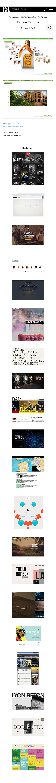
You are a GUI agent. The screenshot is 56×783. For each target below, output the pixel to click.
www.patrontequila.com (13, 127)
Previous (24, 28)
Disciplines (15, 9)
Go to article (9, 132)
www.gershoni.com (11, 123)
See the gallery (11, 135)
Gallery (23, 9)
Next (33, 28)
